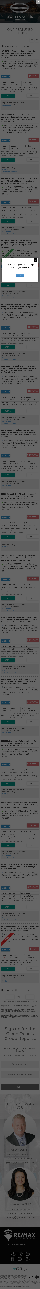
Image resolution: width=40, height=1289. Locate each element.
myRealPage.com (20, 1269)
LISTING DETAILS (8, 96)
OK (20, 276)
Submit (20, 1087)
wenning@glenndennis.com (20, 1217)
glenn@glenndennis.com (20, 1162)
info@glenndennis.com (9, 108)
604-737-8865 (6, 106)
